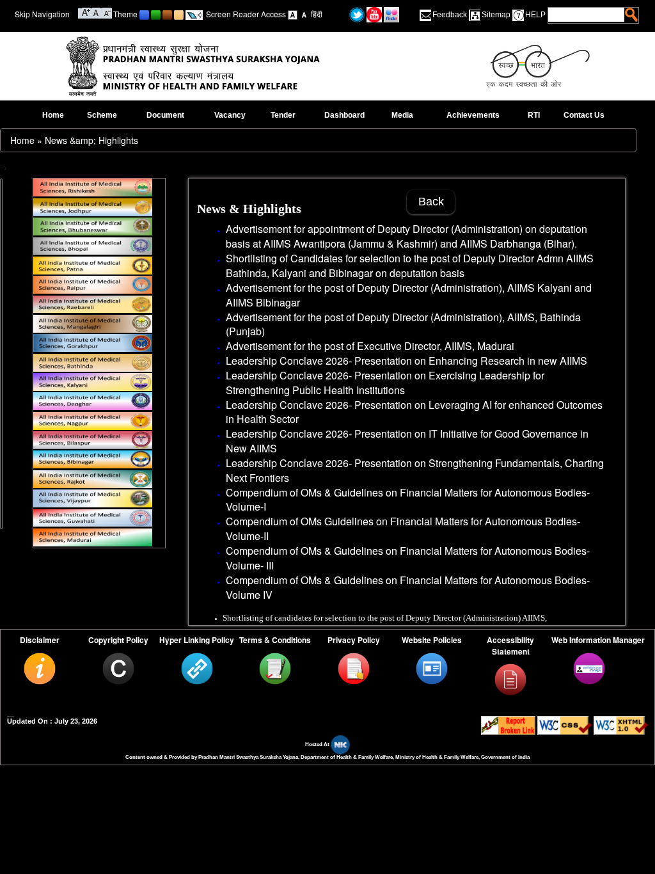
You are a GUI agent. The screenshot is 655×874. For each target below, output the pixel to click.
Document (165, 115)
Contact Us (584, 115)
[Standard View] (292, 13)
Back (431, 201)
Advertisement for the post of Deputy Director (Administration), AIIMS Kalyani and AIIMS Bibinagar (409, 295)
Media (402, 115)
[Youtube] (374, 14)
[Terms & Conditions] (275, 667)
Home (53, 115)
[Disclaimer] (40, 667)
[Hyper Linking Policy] (197, 667)
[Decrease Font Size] (106, 12)
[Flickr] (391, 14)
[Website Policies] (432, 667)
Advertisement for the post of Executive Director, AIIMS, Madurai (370, 345)
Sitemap (496, 14)
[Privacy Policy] (354, 667)
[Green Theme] (156, 13)
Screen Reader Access (246, 13)
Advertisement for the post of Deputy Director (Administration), (366, 317)
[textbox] (586, 15)
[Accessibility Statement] (510, 679)
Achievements (473, 115)
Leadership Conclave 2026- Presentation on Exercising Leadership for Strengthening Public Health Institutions (385, 382)
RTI (534, 115)
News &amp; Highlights (91, 140)
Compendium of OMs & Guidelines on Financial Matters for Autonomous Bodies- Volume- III (408, 558)
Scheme (102, 115)
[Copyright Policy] (118, 667)
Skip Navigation (42, 13)
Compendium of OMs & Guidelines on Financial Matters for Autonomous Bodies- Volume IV (408, 587)
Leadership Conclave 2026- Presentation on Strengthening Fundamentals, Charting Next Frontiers (415, 470)
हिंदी (316, 13)
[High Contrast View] (304, 13)
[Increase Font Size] (86, 12)
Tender (283, 115)
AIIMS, (523, 317)
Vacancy (230, 115)
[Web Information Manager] (589, 667)
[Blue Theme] (144, 13)
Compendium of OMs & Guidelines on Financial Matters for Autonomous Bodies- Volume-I (408, 499)
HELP (535, 14)
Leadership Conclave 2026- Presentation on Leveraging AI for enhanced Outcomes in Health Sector (414, 412)
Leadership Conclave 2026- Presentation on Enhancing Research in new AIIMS (406, 360)
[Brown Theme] (167, 13)
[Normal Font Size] (96, 12)
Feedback (449, 14)
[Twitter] (357, 14)
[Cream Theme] (179, 13)
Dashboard (344, 115)
